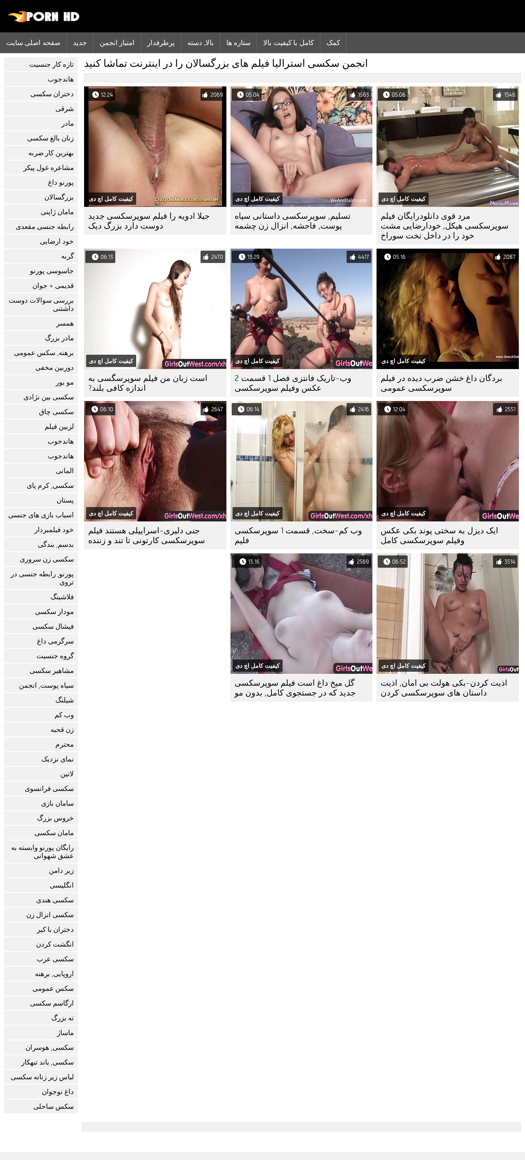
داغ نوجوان (58, 1092)
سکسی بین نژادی (48, 397)
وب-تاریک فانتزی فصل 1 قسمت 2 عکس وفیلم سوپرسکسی (293, 383)
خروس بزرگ (55, 818)
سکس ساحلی (53, 1106)
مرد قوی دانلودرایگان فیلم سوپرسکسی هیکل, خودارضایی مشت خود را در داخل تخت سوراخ (445, 225)
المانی (65, 471)
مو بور (65, 382)
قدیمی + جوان (53, 286)
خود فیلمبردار (54, 530)
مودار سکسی (54, 612)
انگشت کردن (55, 944)
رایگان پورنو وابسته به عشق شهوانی (42, 852)
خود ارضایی (57, 241)
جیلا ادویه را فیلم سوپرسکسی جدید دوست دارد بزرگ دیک (149, 221)
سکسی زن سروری (47, 559)
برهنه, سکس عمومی (44, 353)
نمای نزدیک (57, 759)
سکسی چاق (56, 412)
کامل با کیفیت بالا (288, 42)
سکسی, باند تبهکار (47, 1062)
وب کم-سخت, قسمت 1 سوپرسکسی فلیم (298, 535)
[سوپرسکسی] (44, 20)
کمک (333, 42)
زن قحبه (62, 730)
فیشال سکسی (53, 626)
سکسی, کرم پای (50, 485)
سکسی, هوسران (49, 1047)
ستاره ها (238, 42)
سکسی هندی (55, 900)
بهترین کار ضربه (51, 153)
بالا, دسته (200, 42)
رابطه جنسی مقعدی (45, 227)
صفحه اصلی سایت (33, 42)
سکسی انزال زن (50, 915)
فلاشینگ (62, 597)
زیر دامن (61, 871)
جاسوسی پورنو (52, 271)
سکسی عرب (55, 959)
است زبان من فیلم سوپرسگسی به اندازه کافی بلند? (148, 383)
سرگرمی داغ (55, 641)
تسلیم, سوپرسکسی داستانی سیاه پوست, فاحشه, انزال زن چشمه (293, 221)
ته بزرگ (62, 1018)
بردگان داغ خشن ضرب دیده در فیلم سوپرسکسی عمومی (441, 383)
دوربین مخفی (54, 368)
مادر (68, 123)
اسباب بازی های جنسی (41, 515)
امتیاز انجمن (117, 42)
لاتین (67, 774)
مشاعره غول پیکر (48, 168)
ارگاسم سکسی (52, 1003)
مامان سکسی (54, 833)
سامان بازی (57, 803)
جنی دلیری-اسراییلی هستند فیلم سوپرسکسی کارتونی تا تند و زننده (146, 535)
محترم (64, 744)
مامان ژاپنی (57, 212)
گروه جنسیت (55, 656)
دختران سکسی (52, 94)
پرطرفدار (161, 42)
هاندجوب (61, 79)
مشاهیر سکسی (52, 671)
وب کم (64, 715)
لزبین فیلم (59, 426)
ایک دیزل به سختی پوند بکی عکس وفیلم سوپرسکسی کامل (439, 535)
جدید (80, 42)
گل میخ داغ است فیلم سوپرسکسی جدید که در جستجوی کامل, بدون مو (295, 688)
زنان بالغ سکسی (50, 138)
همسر (65, 323)
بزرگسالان (59, 197)
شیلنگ (64, 700)
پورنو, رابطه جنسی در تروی (42, 578)
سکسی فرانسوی (49, 789)
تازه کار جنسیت (51, 64)
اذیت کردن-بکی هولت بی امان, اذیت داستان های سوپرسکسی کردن (444, 688)
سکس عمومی (53, 988)
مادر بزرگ (59, 338)
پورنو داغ (61, 182)
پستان (65, 500)
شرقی (64, 109)
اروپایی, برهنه (54, 974)
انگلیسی (62, 885)
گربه (67, 256)
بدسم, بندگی (56, 544)
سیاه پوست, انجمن (46, 685)
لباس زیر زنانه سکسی (42, 1077)
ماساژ (65, 1033)
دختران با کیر (55, 929)
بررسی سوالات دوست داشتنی (41, 305)
